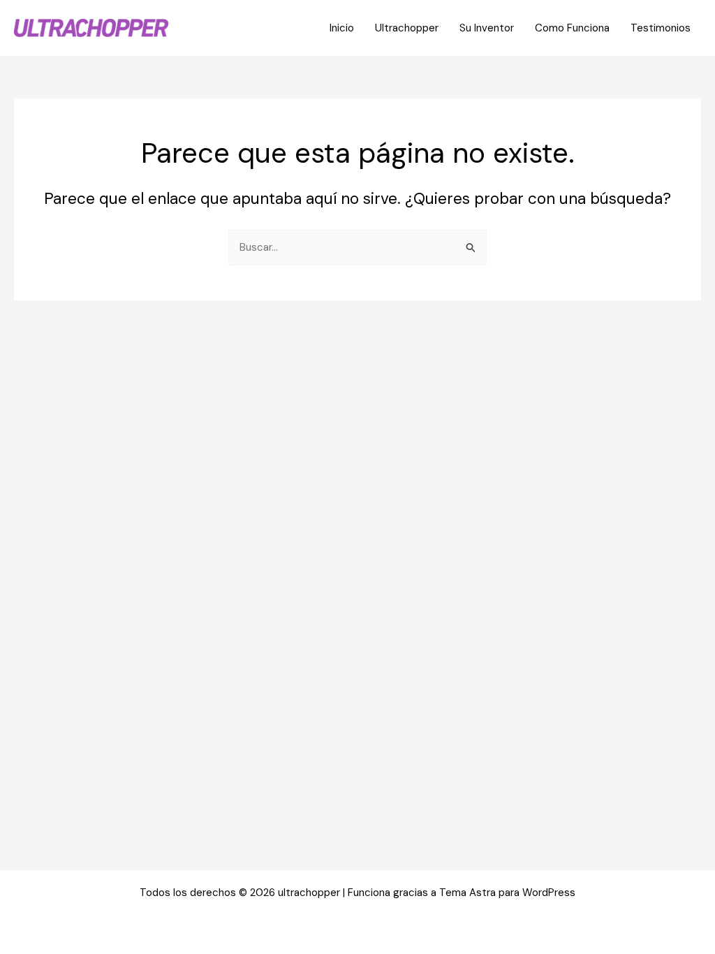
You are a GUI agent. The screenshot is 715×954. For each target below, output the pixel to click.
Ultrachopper (406, 28)
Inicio (342, 28)
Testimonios (661, 28)
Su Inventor (486, 28)
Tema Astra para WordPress (507, 893)
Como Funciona (572, 28)
